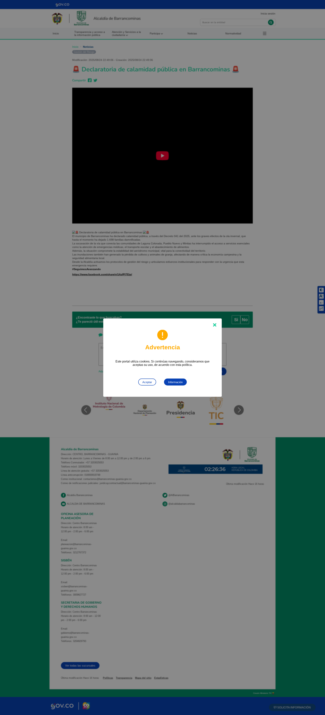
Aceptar (147, 382)
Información (175, 382)
